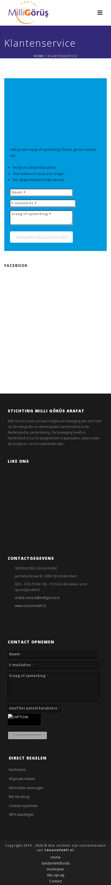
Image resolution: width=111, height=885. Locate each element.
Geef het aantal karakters (34, 708)
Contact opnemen (23, 805)
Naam (18, 192)
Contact (55, 881)
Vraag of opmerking (31, 214)
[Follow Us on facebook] (9, 623)
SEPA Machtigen (21, 814)
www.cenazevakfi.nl (30, 605)
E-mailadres (23, 203)
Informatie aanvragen (26, 787)
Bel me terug (19, 796)
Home (39, 56)
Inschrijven (17, 769)
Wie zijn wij (55, 875)
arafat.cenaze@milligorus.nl (37, 597)
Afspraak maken (22, 778)
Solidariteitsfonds (55, 863)
